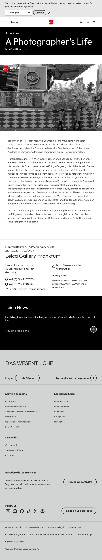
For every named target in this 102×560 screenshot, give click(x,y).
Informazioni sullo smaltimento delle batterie (51, 534)
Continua (39, 12)
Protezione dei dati (34, 527)
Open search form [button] (81, 22)
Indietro (14, 33)
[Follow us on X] (35, 511)
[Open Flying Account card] (87, 22)
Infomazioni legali (56, 527)
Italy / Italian (27, 378)
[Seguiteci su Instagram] (8, 511)
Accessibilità (75, 527)
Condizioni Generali (14, 541)
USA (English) (13, 12)
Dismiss (49, 12)
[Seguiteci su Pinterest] (42, 511)
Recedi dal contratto (80, 481)
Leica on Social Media (79, 510)
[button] (93, 378)
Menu (14, 22)
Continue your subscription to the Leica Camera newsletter (93, 329)
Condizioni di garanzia (15, 534)
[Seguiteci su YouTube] (15, 511)
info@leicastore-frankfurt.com (27, 289)
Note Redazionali (13, 527)
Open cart (94, 22)
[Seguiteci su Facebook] (21, 511)
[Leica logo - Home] (51, 22)
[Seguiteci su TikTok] (28, 511)
